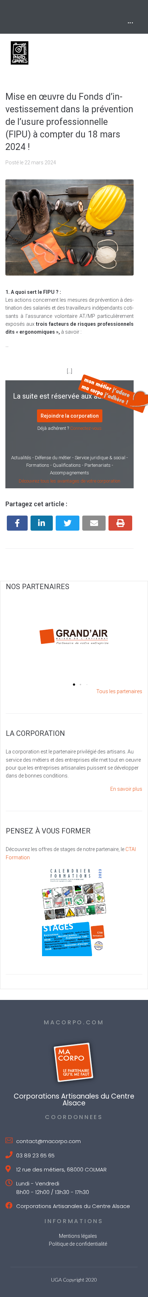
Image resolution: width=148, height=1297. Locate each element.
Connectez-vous (86, 428)
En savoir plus (126, 789)
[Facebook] (17, 523)
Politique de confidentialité (78, 1244)
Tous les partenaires (119, 691)
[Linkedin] (42, 523)
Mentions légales (78, 1236)
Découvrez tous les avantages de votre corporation (69, 481)
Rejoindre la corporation (70, 416)
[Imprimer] (120, 523)
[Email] (94, 523)
